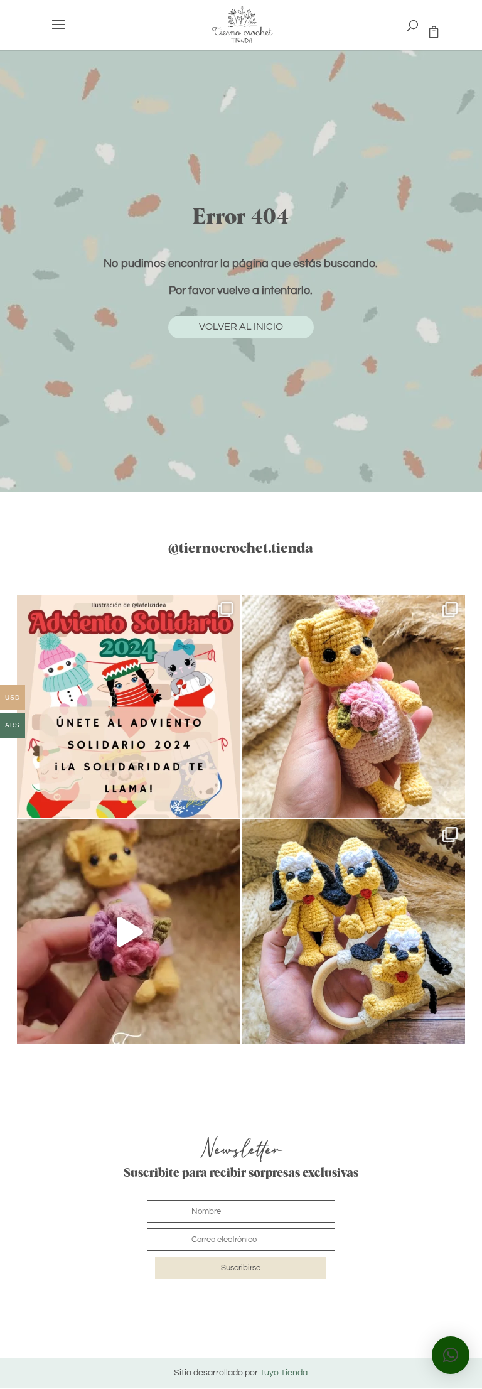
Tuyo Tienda (284, 1372)
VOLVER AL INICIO (241, 327)
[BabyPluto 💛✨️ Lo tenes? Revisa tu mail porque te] (353, 931)
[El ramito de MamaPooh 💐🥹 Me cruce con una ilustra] (353, 706)
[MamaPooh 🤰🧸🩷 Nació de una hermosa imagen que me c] (128, 931)
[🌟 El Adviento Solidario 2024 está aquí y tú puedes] (128, 706)
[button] (450, 1355)
